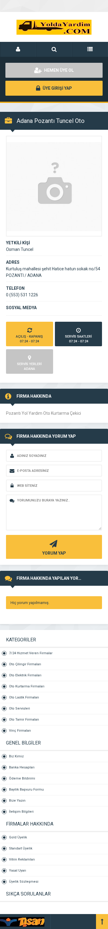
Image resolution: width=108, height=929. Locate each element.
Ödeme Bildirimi (22, 778)
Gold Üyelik (18, 837)
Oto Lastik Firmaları (24, 697)
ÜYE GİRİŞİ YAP (57, 88)
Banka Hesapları (21, 767)
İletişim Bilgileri (21, 812)
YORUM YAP (54, 553)
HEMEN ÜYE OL (58, 70)
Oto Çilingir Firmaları (25, 664)
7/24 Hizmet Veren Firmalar (30, 653)
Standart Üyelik (20, 848)
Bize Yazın (17, 801)
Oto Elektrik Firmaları (25, 675)
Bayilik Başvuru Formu (26, 789)
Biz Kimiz (16, 756)
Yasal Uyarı (17, 870)
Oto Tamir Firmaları (24, 719)
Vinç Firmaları (20, 731)
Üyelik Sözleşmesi (23, 882)
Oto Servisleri (19, 708)
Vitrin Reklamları (22, 859)
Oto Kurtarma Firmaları (26, 686)
